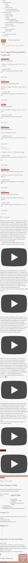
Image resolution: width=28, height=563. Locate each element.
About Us (5, 27)
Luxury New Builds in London (8, 132)
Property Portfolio (7, 2)
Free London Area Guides (11, 9)
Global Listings (9, 7)
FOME (21, 551)
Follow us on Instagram (6, 481)
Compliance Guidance (13, 21)
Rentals (7, 6)
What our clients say (10, 29)
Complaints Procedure (16, 500)
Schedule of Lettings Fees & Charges (17, 503)
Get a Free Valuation (10, 26)
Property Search (9, 16)
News (4, 32)
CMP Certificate (6, 505)
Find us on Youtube (5, 217)
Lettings (7, 17)
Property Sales (9, 14)
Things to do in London (11, 34)
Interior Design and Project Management (15, 22)
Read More (3, 80)
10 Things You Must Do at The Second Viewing (12, 152)
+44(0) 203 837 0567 (5, 520)
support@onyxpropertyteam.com (8, 521)
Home (4, 1)
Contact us (5, 36)
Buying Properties (5, 59)
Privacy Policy (9, 31)
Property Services (7, 12)
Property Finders (9, 24)
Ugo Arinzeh (4, 77)
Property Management (11, 19)
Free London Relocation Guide (13, 11)
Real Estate (3, 104)
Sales (7, 4)
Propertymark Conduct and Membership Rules (14, 508)
